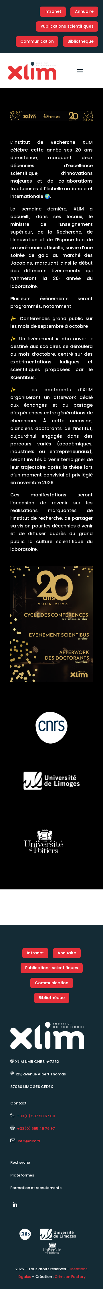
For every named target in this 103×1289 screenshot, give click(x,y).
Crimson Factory (70, 1276)
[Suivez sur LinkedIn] (14, 1204)
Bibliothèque (81, 41)
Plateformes (22, 1175)
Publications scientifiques (67, 26)
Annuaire (84, 11)
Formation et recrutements (36, 1187)
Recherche (20, 1162)
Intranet (52, 11)
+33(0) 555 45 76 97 (35, 1128)
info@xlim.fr (29, 1141)
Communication (37, 41)
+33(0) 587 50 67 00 (34, 1116)
